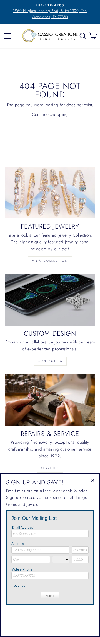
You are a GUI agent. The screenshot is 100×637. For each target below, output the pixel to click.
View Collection (50, 261)
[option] (50, 11)
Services (50, 468)
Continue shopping (50, 114)
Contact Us (50, 361)
